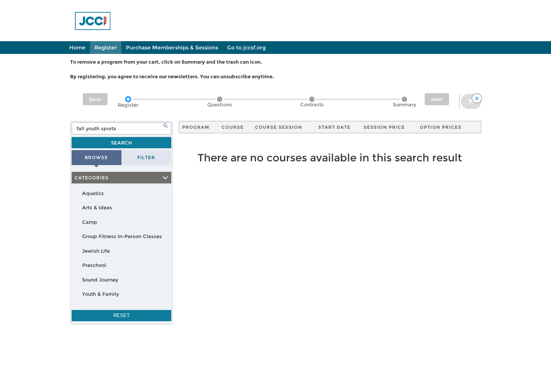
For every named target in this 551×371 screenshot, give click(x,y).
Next (437, 99)
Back (95, 99)
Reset (121, 315)
